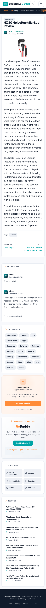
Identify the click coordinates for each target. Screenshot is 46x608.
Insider (25, 603)
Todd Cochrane (17, 31)
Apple (24, 341)
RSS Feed (31, 488)
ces (33, 335)
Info (37, 362)
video (20, 362)
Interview (35, 357)
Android (31, 351)
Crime (29, 362)
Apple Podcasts (13, 473)
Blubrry (31, 473)
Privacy (17, 603)
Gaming (10, 357)
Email (11, 488)
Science (10, 362)
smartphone (22, 357)
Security (10, 351)
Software (23, 346)
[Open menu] (41, 4)
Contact (34, 603)
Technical (35, 346)
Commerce (11, 346)
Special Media (12, 341)
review (13, 235)
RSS (10, 603)
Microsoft (10, 367)
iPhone (21, 367)
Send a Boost (24, 403)
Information (9, 19)
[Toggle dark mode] (32, 4)
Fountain (31, 481)
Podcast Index (14, 481)
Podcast (24, 335)
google (20, 351)
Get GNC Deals (22, 443)
